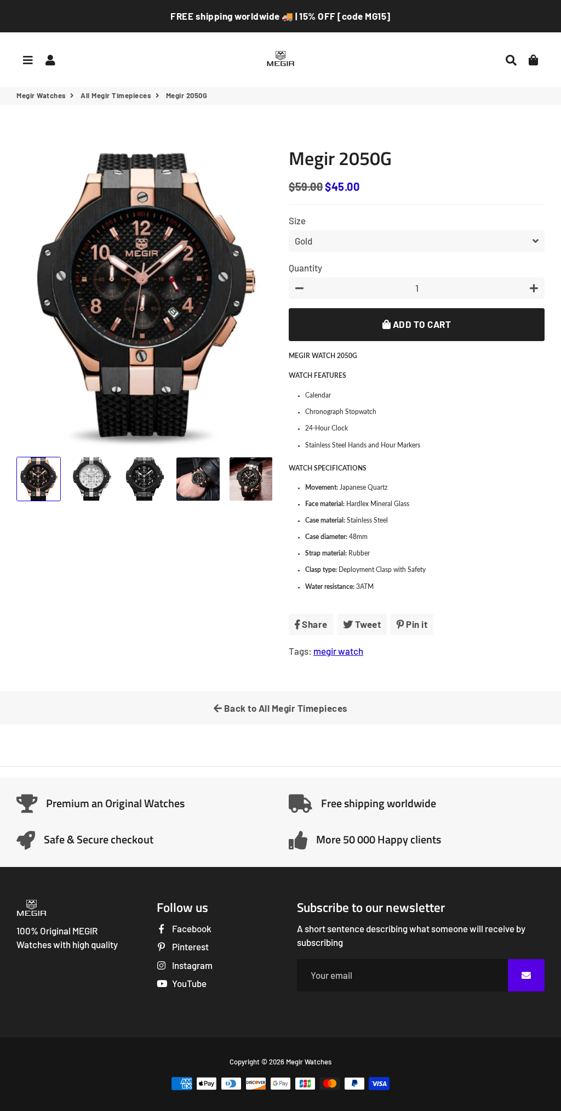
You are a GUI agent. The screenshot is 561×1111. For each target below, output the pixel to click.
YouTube (188, 983)
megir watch (338, 650)
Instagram (191, 965)
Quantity (305, 267)
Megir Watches (41, 95)
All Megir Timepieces (116, 95)
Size (297, 220)
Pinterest (189, 946)
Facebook (190, 928)
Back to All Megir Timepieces (285, 707)
